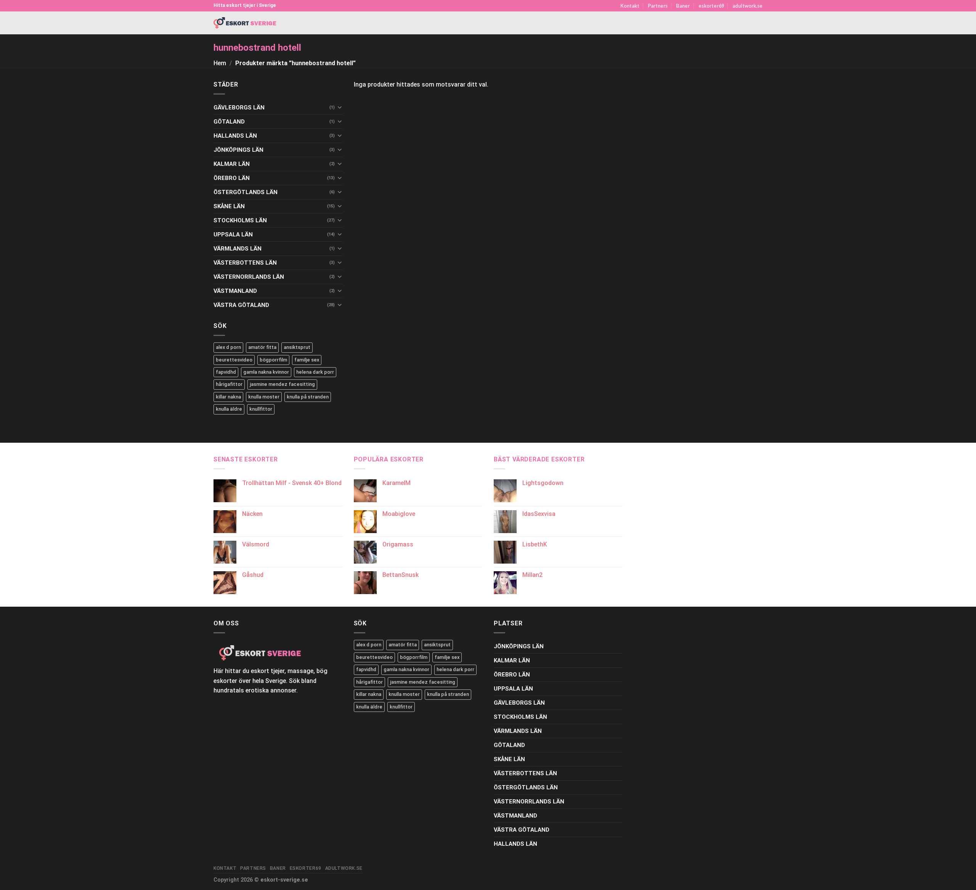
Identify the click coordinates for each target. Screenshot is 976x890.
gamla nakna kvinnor (266, 372)
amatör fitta (262, 347)
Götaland (229, 121)
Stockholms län (240, 220)
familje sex (306, 360)
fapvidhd (226, 372)
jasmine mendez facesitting (282, 384)
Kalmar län (232, 164)
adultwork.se (747, 6)
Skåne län (229, 206)
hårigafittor (229, 384)
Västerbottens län (245, 262)
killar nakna (228, 397)
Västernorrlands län (249, 276)
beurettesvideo (234, 360)
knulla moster (263, 397)
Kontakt (629, 6)
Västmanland (235, 291)
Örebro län (232, 178)
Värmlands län (238, 248)
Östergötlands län (246, 192)
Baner (683, 6)
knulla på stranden (308, 397)
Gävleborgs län (239, 107)
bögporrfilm (273, 360)
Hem (220, 63)
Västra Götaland (241, 305)
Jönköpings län (238, 149)
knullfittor (260, 409)
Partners (658, 6)
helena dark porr (315, 372)
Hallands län (235, 135)
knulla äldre (229, 409)
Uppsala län (233, 234)
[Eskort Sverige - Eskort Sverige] (245, 23)
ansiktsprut (297, 347)
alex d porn (228, 347)
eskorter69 (711, 6)
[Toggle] (339, 107)
